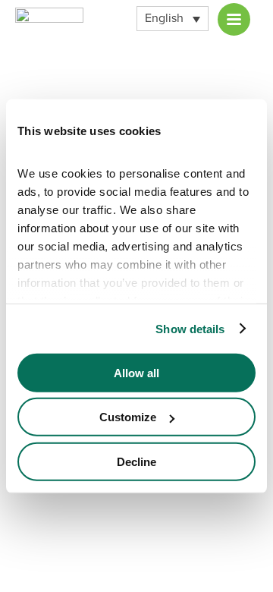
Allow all (136, 372)
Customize (127, 417)
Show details (189, 328)
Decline (136, 461)
